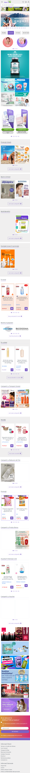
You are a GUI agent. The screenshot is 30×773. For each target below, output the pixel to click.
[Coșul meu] (26, 2)
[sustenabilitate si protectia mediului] (15, 662)
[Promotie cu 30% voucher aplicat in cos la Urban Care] (8, 609)
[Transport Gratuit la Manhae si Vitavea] (8, 398)
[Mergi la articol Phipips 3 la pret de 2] (10, 28)
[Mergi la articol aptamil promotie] (16, 28)
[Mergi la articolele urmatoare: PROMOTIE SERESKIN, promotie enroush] (11, 136)
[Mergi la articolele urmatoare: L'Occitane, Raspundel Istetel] (13, 333)
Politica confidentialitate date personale (10, 771)
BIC (17, 514)
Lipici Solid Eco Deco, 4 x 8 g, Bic (22, 509)
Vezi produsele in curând (14, 377)
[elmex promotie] (22, 99)
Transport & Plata (5, 750)
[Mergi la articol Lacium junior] (18, 28)
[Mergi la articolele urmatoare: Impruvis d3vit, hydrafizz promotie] (19, 136)
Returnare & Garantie (6, 752)
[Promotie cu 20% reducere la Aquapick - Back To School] (8, 189)
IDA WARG (4, 366)
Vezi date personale (11, 735)
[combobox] (15, 4)
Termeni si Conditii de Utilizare (8, 746)
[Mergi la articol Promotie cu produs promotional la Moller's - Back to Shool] (19, 28)
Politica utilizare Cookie (6, 769)
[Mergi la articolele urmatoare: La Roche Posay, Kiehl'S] (15, 333)
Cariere (2, 767)
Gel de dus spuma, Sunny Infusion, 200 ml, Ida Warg (8, 362)
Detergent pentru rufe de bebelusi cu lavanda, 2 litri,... (22, 578)
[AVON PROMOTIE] (15, 634)
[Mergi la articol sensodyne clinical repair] (25, 28)
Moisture (18, 367)
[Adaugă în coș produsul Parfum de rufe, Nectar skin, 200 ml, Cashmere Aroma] (11, 308)
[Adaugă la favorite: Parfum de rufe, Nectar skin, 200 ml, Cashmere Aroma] (3, 285)
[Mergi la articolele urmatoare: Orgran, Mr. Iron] (17, 333)
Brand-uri (3, 756)
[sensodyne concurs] (15, 85)
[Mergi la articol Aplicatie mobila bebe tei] (9, 28)
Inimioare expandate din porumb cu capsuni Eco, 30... (7, 510)
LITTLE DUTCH (5, 442)
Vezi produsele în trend (14, 316)
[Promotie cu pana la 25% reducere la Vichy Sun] (8, 258)
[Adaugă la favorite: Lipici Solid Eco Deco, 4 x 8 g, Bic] (17, 497)
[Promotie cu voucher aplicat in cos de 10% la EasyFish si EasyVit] (22, 609)
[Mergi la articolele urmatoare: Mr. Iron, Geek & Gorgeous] (19, 333)
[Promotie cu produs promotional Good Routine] (8, 99)
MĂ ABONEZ (15, 731)
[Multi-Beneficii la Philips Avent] (8, 224)
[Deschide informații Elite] (3, 286)
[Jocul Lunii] (15, 648)
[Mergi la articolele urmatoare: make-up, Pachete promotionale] (17, 48)
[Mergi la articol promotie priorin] (12, 28)
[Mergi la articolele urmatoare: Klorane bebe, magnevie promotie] (15, 136)
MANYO (18, 304)
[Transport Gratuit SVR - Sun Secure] (22, 398)
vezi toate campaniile (14, 169)
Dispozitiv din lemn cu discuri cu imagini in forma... (8, 439)
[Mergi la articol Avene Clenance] (14, 28)
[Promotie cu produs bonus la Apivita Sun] (8, 155)
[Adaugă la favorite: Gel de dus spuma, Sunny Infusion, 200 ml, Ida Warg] (2, 348)
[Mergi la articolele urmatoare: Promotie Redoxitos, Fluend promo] (17, 136)
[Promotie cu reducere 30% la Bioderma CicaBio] (22, 189)
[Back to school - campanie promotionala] (15, 9)
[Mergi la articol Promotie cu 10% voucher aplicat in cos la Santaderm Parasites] (23, 28)
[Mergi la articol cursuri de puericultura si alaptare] (21, 28)
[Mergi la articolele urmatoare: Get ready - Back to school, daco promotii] (13, 136)
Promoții (11, 32)
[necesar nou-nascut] (15, 705)
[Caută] (28, 5)
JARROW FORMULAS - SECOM (7, 582)
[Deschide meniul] (2, 2)
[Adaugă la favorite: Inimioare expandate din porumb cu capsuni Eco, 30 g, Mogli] (3, 497)
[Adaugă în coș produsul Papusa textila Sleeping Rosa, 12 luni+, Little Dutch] (26, 445)
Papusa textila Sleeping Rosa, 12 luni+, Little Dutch (22, 439)
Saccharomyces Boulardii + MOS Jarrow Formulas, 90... (8, 578)
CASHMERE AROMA (6, 305)
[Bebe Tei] (7, 2)
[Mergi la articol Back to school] (5, 28)
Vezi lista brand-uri (14, 336)
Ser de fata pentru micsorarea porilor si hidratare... (22, 299)
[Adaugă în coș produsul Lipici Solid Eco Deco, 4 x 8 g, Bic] (26, 518)
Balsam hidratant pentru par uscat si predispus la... (22, 362)
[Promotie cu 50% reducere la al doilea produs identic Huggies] (22, 258)
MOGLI (3, 514)
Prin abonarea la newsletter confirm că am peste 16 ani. (14, 724)
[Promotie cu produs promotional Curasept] (22, 540)
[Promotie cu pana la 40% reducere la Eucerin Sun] (22, 155)
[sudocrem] (15, 691)
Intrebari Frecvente (5, 754)
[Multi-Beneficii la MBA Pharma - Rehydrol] (22, 224)
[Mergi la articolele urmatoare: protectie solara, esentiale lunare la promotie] (15, 48)
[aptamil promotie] (15, 677)
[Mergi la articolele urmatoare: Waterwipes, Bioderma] (11, 333)
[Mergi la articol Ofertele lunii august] (7, 28)
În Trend (18, 32)
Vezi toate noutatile (14, 453)
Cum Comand (4, 748)
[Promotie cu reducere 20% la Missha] (22, 472)
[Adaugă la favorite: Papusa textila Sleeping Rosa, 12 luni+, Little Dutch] (17, 425)
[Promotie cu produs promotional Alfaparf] (8, 540)
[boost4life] (15, 64)
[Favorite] (23, 2)
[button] (12, 369)
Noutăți (4, 32)
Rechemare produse (5, 758)
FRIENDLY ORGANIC (20, 582)
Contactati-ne (4, 760)
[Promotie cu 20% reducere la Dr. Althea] (8, 472)
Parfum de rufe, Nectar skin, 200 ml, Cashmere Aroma (8, 299)
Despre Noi (3, 765)
